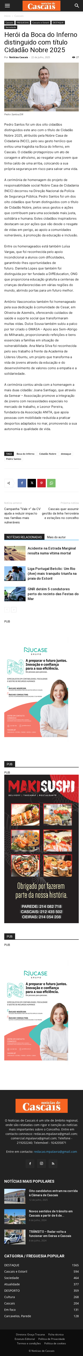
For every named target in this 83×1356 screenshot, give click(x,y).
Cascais (19, 16)
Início (7, 16)
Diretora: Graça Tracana (30, 1334)
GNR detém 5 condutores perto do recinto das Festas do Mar (53, 594)
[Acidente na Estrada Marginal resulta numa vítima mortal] (15, 553)
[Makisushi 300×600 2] (41, 922)
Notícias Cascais (18, 57)
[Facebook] (22, 483)
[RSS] (53, 1164)
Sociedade (11, 27)
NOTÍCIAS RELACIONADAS (24, 537)
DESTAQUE (58, 22)
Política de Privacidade (51, 1339)
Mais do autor (56, 537)
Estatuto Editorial (25, 1339)
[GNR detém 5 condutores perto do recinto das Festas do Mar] (15, 594)
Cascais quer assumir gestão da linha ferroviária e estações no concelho (60, 513)
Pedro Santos (13, 458)
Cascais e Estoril (40, 22)
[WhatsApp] (51, 483)
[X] (31, 483)
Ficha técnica (56, 1334)
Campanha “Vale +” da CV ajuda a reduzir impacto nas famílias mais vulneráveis (22, 515)
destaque (66, 453)
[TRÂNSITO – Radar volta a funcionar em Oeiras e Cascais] (15, 1237)
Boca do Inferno (25, 453)
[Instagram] (41, 1163)
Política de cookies (55, 1343)
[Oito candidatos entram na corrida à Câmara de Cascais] (15, 1196)
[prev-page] (7, 609)
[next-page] (13, 609)
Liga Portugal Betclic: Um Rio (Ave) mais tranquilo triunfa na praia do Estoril (52, 574)
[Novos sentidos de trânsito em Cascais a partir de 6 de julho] (15, 1216)
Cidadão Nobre (47, 453)
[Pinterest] (41, 483)
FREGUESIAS (23, 22)
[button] (7, 5)
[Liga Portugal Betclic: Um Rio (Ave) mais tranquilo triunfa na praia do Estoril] (15, 573)
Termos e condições (29, 1343)
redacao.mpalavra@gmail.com (55, 1152)
